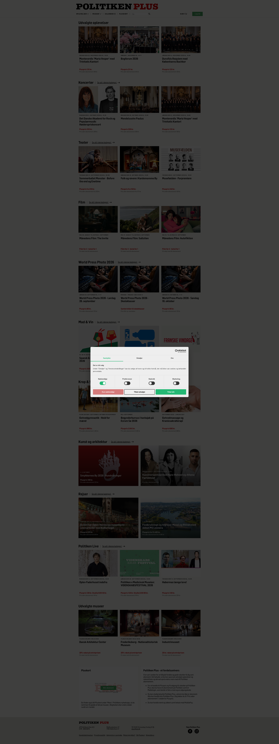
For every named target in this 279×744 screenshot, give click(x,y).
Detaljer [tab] (140, 358)
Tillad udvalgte (139, 392)
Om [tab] (172, 358)
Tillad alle (170, 392)
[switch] (127, 383)
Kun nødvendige (108, 392)
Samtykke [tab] (107, 358)
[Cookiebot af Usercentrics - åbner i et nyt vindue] (176, 351)
